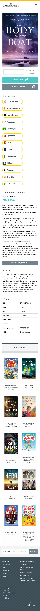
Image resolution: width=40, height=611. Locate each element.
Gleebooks (11, 156)
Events (4, 573)
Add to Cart (17, 79)
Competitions (6, 561)
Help (3, 601)
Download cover (18, 87)
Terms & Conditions (26, 572)
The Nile (10, 177)
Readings (11, 122)
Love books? (7, 551)
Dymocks (11, 136)
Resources (5, 570)
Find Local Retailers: (11, 96)
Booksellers (6, 564)
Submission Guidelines (27, 561)
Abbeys (10, 163)
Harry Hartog (12, 115)
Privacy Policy (24, 575)
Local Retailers (13, 101)
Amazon (10, 170)
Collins (10, 149)
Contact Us (23, 564)
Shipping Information (8, 593)
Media (4, 567)
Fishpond (11, 184)
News (4, 576)
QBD (9, 142)
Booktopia (11, 129)
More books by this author (20, 263)
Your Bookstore (13, 108)
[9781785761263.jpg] (20, 40)
